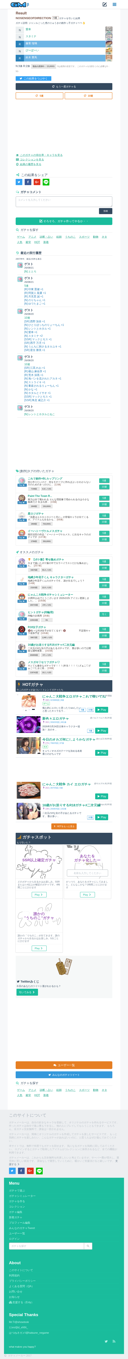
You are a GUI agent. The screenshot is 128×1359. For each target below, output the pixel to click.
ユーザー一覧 (66, 1065)
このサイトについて (21, 1270)
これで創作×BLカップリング (45, 478)
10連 (90, 95)
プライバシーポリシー (22, 1280)
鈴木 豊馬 (31, 57)
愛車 (28, 29)
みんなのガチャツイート (66, 1074)
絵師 (59, 236)
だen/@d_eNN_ (18, 1327)
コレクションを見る (31, 159)
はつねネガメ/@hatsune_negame (29, 1332)
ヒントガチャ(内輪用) (41, 612)
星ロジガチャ (36, 513)
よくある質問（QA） (21, 1286)
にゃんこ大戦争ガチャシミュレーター (50, 594)
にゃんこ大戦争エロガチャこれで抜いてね (74, 696)
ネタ (104, 236)
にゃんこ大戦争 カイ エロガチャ (66, 784)
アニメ (32, 236)
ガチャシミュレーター (22, 1195)
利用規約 (14, 1275)
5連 (41, 95)
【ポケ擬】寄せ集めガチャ (48, 559)
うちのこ (70, 236)
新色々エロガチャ (55, 718)
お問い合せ (15, 1291)
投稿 (106, 211)
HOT (37, 242)
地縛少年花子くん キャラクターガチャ (51, 577)
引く (104, 614)
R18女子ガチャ (37, 627)
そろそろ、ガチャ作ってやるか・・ (65, 221)
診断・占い (46, 236)
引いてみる (25, 992)
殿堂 (28, 242)
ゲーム (21, 236)
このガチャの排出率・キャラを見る (40, 155)
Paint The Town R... (40, 496)
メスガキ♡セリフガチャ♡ (44, 662)
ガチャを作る (17, 1201)
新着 (46, 242)
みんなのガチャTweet (22, 1228)
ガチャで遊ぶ (17, 1190)
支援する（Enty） (23, 1302)
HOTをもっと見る (65, 826)
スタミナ (31, 36)
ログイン (14, 1238)
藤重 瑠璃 (31, 43)
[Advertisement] (64, 123)
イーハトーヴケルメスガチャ (45, 531)
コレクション (17, 1206)
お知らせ (14, 1297)
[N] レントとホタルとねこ (39, 414)
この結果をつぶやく (35, 78)
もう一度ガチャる (65, 86)
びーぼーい (32, 50)
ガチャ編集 (15, 1212)
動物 (95, 236)
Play (103, 709)
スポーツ (84, 236)
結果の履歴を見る (30, 164)
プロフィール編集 (19, 1222)
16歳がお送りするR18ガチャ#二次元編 (51, 644)
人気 (19, 242)
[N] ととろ (30, 271)
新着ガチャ (15, 1217)
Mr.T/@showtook (19, 1322)
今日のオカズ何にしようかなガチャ (69, 739)
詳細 (109, 32)
